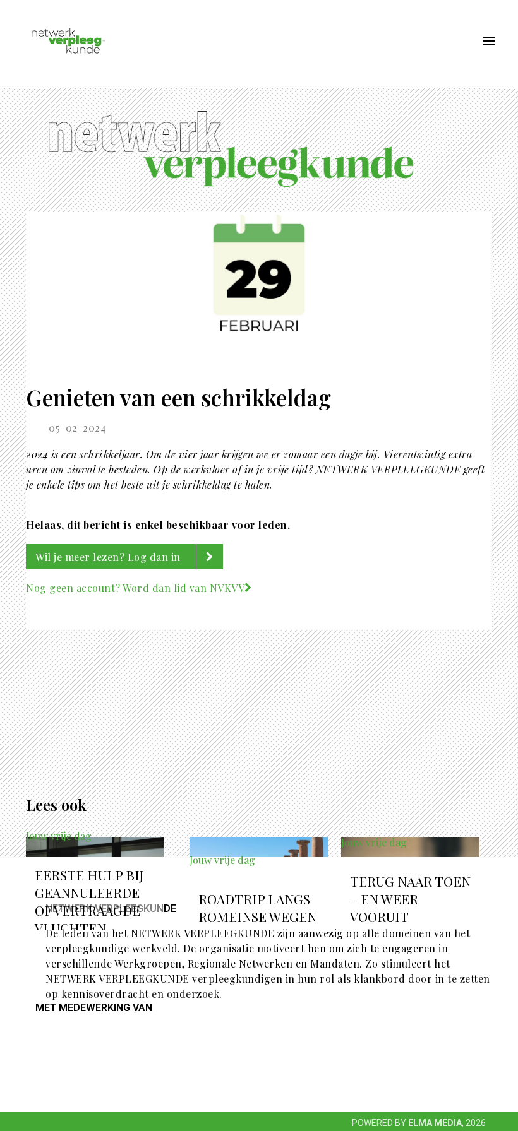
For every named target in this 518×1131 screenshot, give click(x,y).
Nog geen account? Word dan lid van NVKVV (135, 588)
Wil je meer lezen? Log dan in (109, 557)
